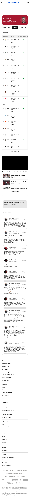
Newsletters (5, 460)
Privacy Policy (6, 408)
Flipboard (4, 450)
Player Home (6, 27)
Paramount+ (5, 395)
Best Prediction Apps (8, 375)
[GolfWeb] (19, 483)
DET (8, 115)
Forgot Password (6, 465)
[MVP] (25, 479)
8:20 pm (13, 66)
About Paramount (7, 392)
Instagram (4, 439)
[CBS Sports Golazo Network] (15, 473)
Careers (4, 390)
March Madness (6, 377)
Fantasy (15, 27)
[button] (2, 2)
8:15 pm (13, 53)
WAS (8, 128)
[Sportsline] (21, 476)
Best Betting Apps (7, 372)
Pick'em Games (6, 363)
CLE (8, 121)
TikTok (3, 436)
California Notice (6, 417)
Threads (4, 447)
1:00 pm (13, 40)
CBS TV (4, 398)
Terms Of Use (6, 405)
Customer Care (6, 427)
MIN (8, 108)
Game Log (23, 27)
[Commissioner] (16, 479)
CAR (8, 46)
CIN (8, 92)
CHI (8, 72)
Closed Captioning (7, 414)
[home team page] (5, 40)
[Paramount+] (6, 479)
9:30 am (13, 92)
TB (7, 85)
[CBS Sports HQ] (22, 470)
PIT (7, 40)
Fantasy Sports (6, 366)
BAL (8, 66)
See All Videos (15, 191)
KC (7, 98)
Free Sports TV (6, 369)
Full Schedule (15, 151)
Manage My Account (8, 457)
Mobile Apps (5, 380)
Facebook (4, 442)
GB (7, 53)
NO (8, 59)
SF (7, 79)
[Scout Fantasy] (10, 483)
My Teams (4, 463)
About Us (4, 387)
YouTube (4, 434)
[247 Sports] (10, 476)
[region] (15, 163)
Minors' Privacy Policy (8, 410)
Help (3, 424)
